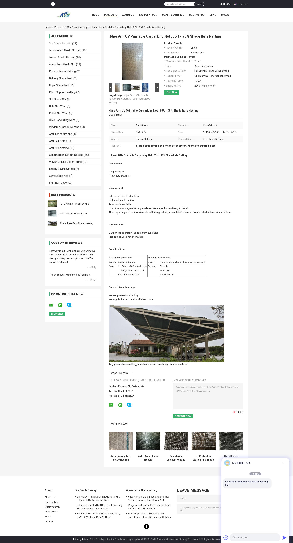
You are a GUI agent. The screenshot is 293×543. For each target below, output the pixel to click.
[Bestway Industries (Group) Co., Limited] (63, 15)
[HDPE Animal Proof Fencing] (52, 204)
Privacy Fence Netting (62, 71)
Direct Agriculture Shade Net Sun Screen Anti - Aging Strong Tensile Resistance (120, 458)
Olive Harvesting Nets (62, 120)
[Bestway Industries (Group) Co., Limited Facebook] (53, 4)
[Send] (284, 537)
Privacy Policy (80, 539)
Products (110, 15)
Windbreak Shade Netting (64, 127)
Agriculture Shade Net (62, 64)
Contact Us (196, 15)
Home (95, 15)
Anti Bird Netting (59, 148)
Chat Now (225, 4)
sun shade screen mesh (151, 364)
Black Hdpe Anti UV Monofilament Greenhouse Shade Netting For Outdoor (149, 515)
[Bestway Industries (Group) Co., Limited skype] (71, 305)
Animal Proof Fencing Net (73, 213)
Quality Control (173, 15)
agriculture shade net (176, 364)
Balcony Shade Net (60, 78)
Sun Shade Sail (57, 99)
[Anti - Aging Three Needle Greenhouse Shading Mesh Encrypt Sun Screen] (148, 441)
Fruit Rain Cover (58, 182)
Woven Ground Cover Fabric (65, 161)
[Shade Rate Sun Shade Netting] (52, 223)
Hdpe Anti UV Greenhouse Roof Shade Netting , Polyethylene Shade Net (148, 498)
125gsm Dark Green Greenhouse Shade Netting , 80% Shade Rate (149, 507)
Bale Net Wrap (57, 106)
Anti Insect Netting (60, 134)
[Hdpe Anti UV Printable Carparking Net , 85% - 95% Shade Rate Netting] (132, 62)
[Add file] (225, 537)
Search (199, 4)
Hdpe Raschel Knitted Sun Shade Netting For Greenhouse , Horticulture (99, 507)
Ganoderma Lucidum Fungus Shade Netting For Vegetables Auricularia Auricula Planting (176, 458)
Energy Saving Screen (62, 168)
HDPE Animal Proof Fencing (74, 203)
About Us (128, 15)
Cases (225, 15)
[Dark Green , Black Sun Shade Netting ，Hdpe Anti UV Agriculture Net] (231, 441)
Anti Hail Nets (57, 141)
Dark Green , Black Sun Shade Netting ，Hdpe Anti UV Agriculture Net (231, 458)
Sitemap (49, 521)
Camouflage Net (58, 175)
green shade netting (125, 364)
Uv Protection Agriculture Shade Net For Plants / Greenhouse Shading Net (203, 458)
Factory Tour (148, 15)
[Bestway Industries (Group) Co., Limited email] (53, 305)
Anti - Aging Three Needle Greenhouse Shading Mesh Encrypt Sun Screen (148, 458)
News (212, 15)
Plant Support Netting (62, 92)
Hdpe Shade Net (59, 85)
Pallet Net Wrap (58, 113)
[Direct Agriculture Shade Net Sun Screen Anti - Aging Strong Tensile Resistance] (121, 441)
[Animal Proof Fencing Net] (52, 213)
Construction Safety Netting (66, 155)
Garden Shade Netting (62, 57)
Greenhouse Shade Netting (65, 50)
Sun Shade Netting (77, 27)
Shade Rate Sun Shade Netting (76, 223)
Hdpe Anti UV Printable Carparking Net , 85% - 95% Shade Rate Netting (130, 99)
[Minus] (284, 463)
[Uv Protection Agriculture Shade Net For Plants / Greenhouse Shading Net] (204, 441)
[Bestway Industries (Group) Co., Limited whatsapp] (62, 305)
